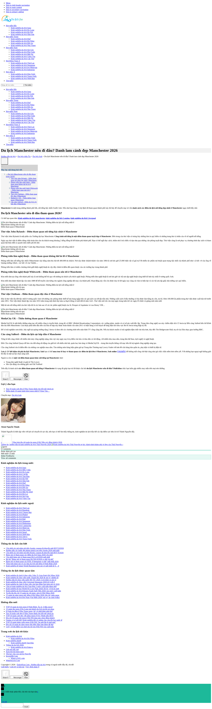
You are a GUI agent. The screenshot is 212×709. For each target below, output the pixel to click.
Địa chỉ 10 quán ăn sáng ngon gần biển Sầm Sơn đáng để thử (29, 624)
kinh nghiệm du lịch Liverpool (83, 218)
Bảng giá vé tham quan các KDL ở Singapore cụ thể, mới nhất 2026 (32, 561)
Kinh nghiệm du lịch (14, 636)
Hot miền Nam (11, 111)
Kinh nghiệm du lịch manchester (31, 218)
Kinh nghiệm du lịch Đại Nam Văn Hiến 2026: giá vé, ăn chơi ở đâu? (33, 597)
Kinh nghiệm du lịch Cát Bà (17, 474)
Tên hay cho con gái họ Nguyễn (18, 654)
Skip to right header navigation (18, 5)
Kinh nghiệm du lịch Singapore (23, 129)
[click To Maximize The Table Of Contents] (4, 161)
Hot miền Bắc (11, 89)
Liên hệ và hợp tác (17, 667)
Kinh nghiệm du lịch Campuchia (18, 526)
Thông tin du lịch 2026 (15, 645)
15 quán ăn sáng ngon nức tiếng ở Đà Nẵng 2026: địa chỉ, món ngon (32, 595)
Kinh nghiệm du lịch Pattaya (22, 647)
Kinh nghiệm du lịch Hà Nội (22, 96)
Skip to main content (14, 7)
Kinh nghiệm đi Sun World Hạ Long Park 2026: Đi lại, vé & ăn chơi (32, 589)
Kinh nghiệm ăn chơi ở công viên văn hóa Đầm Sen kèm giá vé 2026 (33, 584)
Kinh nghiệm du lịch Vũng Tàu (23, 120)
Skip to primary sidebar (15, 12)
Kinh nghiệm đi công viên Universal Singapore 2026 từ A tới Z (30, 582)
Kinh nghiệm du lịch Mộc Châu (18, 470)
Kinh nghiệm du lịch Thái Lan (22, 127)
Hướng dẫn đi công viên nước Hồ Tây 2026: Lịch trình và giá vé (31, 580)
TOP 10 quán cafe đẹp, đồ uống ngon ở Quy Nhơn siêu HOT (30, 616)
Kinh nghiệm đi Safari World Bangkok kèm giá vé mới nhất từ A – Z (32, 566)
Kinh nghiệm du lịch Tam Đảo (18, 476)
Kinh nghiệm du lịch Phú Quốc (23, 116)
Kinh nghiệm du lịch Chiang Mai (19, 512)
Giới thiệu (5, 667)
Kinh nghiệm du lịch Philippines (18, 523)
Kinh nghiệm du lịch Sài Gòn (22, 114)
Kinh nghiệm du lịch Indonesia (23, 133)
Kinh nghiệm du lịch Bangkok (17, 510)
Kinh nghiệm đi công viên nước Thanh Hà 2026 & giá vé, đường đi (32, 578)
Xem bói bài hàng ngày (15, 652)
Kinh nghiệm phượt (13, 641)
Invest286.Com (12, 656)
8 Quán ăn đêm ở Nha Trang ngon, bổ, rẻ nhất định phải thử (29, 611)
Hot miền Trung (12, 100)
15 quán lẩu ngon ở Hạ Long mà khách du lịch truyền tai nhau (30, 609)
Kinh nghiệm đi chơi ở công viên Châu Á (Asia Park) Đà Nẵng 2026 (32, 575)
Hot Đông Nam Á (13, 125)
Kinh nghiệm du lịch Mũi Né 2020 (19, 492)
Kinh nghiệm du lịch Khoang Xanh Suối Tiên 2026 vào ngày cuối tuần (33, 591)
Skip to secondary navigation (17, 10)
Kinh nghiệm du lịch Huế (21, 103)
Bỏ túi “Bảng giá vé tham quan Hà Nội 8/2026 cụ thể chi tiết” (30, 559)
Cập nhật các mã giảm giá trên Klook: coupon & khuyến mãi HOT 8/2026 (35, 553)
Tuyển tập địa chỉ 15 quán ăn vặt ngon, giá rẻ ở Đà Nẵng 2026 (30, 593)
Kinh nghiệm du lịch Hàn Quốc (23, 138)
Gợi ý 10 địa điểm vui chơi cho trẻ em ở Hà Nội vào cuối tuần (30, 627)
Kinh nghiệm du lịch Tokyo (16, 537)
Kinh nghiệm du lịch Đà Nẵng (22, 105)
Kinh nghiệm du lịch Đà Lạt (17, 494)
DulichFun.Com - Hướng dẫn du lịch (31, 665)
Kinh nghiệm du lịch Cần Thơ (22, 122)
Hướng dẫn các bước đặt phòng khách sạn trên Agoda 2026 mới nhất (32, 550)
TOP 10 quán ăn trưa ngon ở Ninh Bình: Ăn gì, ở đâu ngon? (29, 607)
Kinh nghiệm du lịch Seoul (16, 532)
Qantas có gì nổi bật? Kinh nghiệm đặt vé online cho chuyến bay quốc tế (34, 620)
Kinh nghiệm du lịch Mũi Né (22, 118)
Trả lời (4, 702)
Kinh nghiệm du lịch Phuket (17, 515)
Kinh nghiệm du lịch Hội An (22, 107)
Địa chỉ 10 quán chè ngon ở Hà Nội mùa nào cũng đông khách (30, 618)
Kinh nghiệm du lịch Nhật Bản (23, 142)
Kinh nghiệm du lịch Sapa (21, 92)
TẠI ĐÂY (121, 351)
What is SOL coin (18, 658)
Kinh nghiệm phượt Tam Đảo (22, 643)
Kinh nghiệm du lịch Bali (16, 519)
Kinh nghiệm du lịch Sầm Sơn (22, 98)
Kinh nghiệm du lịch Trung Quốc (24, 140)
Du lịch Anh (16, 395)
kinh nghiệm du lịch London (58, 218)
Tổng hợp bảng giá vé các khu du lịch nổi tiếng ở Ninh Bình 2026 (31, 564)
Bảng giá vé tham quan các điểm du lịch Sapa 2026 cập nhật (29, 555)
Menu (8, 3)
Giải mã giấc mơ (12, 649)
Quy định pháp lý (32, 667)
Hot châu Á (10, 136)
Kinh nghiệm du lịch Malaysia (17, 528)
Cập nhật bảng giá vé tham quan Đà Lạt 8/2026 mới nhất (28, 557)
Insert (26, 707)
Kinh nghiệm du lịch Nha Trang (23, 109)
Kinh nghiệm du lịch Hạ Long (22, 94)
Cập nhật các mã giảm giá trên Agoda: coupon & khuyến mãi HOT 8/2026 (35, 548)
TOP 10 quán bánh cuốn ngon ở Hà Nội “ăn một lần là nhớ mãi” (31, 622)
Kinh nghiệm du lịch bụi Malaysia (24, 131)
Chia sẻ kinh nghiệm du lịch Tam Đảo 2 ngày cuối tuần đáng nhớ (31, 586)
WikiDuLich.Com (13, 660)
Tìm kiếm (9, 144)
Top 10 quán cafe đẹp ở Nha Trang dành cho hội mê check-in (29, 613)
